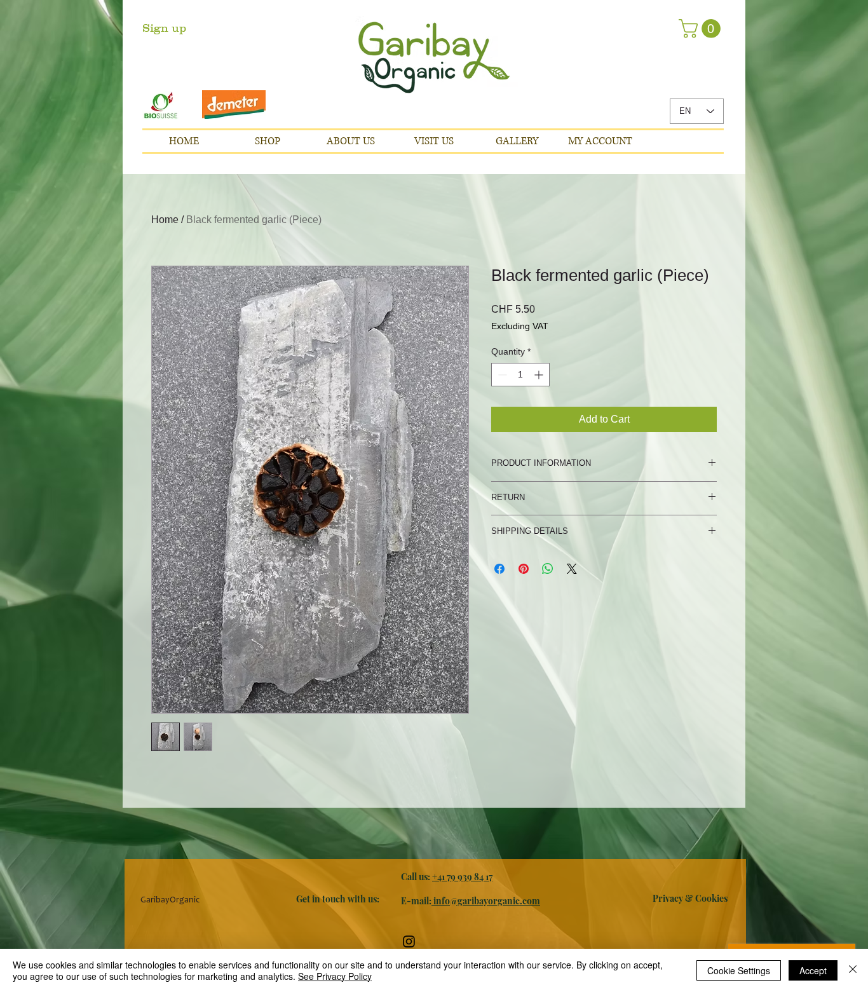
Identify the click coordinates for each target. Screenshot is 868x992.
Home (165, 219)
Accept (813, 970)
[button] (187, 28)
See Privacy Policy (335, 976)
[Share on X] (572, 568)
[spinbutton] (520, 375)
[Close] (852, 970)
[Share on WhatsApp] (547, 568)
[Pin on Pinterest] (523, 568)
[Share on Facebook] (499, 568)
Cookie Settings (738, 970)
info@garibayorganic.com (485, 901)
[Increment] (540, 375)
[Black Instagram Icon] (409, 941)
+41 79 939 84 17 (462, 877)
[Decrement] (501, 375)
